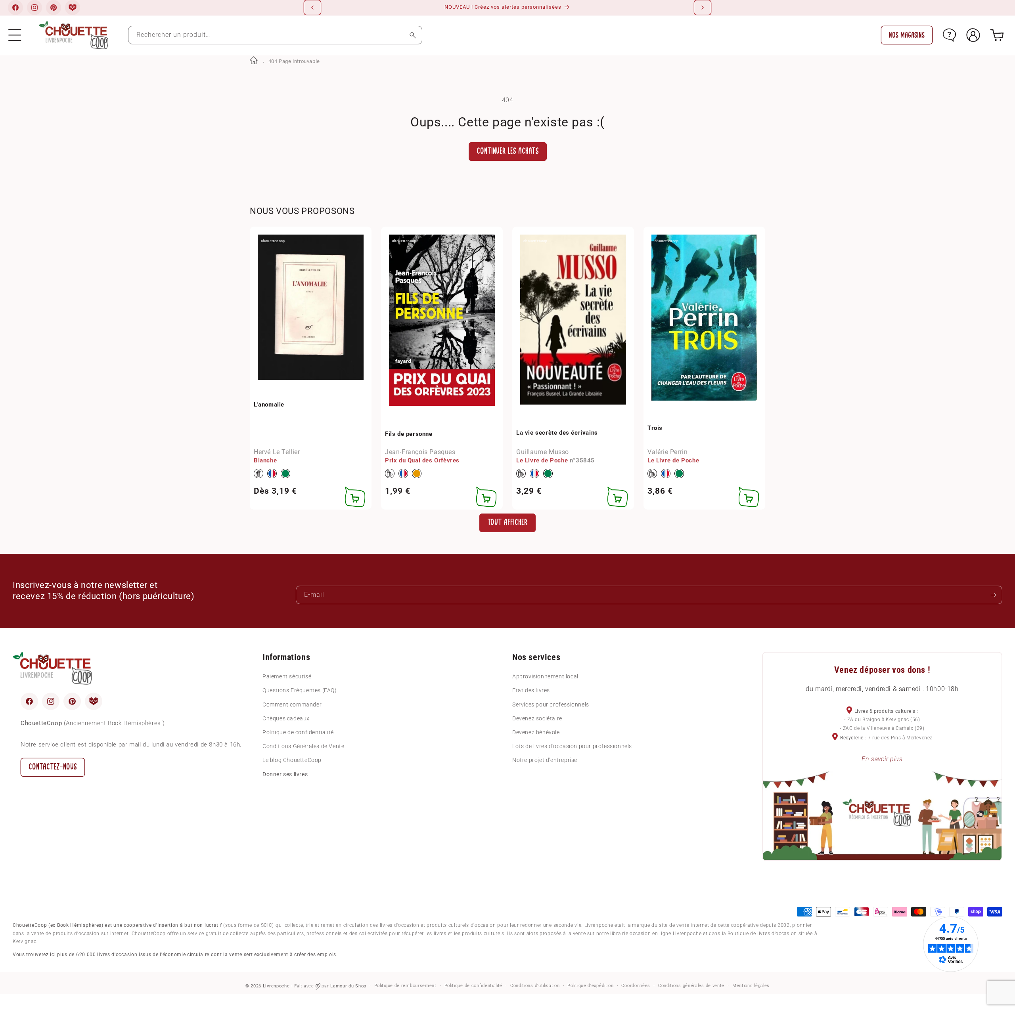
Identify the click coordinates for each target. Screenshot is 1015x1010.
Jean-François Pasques (420, 452)
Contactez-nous (53, 767)
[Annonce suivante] (702, 7)
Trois (655, 427)
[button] (15, 35)
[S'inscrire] (993, 595)
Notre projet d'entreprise (544, 760)
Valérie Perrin (667, 452)
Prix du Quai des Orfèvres (422, 460)
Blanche (265, 460)
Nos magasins (907, 35)
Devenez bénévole (536, 732)
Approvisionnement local (545, 676)
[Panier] (997, 35)
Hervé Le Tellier (277, 452)
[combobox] (275, 35)
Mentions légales (751, 985)
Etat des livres (531, 690)
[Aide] (949, 35)
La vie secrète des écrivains (557, 432)
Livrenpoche (276, 986)
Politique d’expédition (590, 985)
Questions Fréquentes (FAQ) (299, 690)
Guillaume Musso (542, 452)
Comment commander (292, 704)
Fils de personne (409, 433)
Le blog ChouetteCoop (292, 760)
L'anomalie (269, 404)
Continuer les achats (508, 151)
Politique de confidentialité (298, 732)
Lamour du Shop (348, 986)
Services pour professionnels (550, 704)
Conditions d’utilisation (535, 985)
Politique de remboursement (405, 985)
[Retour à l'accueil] (254, 61)
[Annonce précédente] (312, 7)
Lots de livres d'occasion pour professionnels (572, 746)
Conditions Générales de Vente (303, 746)
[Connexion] (973, 35)
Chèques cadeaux (286, 718)
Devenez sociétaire (537, 718)
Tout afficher (507, 522)
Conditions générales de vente (691, 985)
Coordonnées (635, 985)
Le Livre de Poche (542, 460)
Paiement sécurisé (286, 676)
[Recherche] (413, 35)
